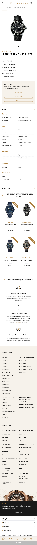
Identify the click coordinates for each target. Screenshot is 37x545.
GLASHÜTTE (6, 448)
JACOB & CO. (24, 454)
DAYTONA (4, 366)
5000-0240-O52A (10, 225)
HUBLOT (5, 451)
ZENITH (22, 482)
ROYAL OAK (22, 363)
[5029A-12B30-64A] (27, 210)
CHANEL (5, 441)
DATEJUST (5, 360)
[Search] (31, 3)
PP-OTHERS (5, 418)
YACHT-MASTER (6, 390)
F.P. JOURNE (6, 444)
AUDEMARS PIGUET (26, 358)
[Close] (36, 539)
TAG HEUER (23, 473)
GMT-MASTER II (6, 369)
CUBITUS (4, 409)
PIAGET (22, 468)
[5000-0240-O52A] (10, 210)
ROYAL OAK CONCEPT (25, 366)
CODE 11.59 (22, 360)
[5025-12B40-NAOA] (10, 245)
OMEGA (4, 465)
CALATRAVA (5, 403)
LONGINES (23, 458)
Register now (18, 512)
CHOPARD (23, 441)
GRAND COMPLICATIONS (8, 412)
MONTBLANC (24, 461)
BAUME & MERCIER (26, 430)
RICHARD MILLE (25, 397)
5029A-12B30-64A (27, 225)
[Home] (18, 3)
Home (3, 7)
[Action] (31, 539)
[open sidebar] (4, 3)
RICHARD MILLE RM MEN (26, 404)
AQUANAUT (5, 400)
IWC (3, 454)
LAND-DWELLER (6, 381)
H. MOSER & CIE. (25, 448)
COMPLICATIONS (6, 406)
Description (6, 188)
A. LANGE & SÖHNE (9, 430)
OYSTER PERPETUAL (7, 375)
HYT (20, 451)
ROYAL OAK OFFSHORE (25, 369)
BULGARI (5, 437)
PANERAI (22, 465)
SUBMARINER (5, 387)
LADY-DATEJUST (6, 372)
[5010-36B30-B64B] (27, 245)
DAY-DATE (4, 363)
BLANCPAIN (8, 7)
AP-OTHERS (22, 372)
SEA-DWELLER (6, 378)
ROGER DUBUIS (7, 473)
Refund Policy (18, 322)
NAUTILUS (4, 415)
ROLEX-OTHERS (6, 393)
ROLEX (4, 358)
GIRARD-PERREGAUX (27, 444)
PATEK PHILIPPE (8, 397)
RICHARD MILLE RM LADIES (26, 407)
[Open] (4, 3)
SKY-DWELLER (6, 384)
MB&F (4, 461)
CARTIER (22, 437)
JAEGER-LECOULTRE (9, 458)
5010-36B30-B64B (27, 260)
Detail (4, 109)
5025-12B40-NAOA (10, 260)
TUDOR (4, 477)
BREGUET (22, 434)
